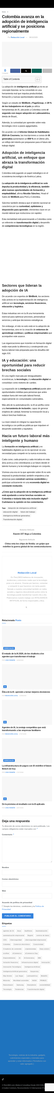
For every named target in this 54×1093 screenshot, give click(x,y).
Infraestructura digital (30, 962)
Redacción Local (17, 37)
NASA (34, 980)
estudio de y (28, 103)
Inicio (4, 12)
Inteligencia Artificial (32, 967)
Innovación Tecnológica (12, 967)
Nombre (5, 867)
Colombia (6, 944)
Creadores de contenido (12, 949)
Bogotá (30, 935)
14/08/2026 (19, 660)
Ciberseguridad (16, 940)
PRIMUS (43, 980)
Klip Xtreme (7, 976)
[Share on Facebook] (15, 71)
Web (4, 891)
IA (7, 12)
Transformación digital (12, 519)
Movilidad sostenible (21, 980)
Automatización (41, 931)
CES (5, 940)
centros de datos (42, 935)
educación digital (10, 512)
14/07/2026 (19, 807)
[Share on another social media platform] (47, 71)
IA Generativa (29, 958)
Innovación (46, 962)
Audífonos (28, 931)
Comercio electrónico (22, 944)
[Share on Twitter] (26, 71)
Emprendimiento (9, 958)
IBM (39, 958)
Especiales (9, 648)
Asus (19, 931)
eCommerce (17, 953)
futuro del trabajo (28, 512)
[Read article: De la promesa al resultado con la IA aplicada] (27, 788)
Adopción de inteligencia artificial (22, 508)
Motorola (6, 980)
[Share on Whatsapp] (37, 71)
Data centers (45, 949)
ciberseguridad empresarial (35, 940)
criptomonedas (30, 949)
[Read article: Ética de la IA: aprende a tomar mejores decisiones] (27, 676)
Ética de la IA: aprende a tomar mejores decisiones (26, 692)
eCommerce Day (31, 953)
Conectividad (38, 944)
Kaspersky (35, 971)
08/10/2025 (33, 37)
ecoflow (6, 953)
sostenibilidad (45, 985)
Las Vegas (19, 976)
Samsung (20, 985)
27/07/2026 (22, 734)
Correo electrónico (10, 879)
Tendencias (19, 989)
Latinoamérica (32, 976)
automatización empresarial (13, 935)
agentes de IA (8, 931)
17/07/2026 (19, 772)
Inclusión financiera (10, 962)
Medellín (44, 976)
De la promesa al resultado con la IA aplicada (23, 804)
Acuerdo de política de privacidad (17, 902)
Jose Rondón (10, 660)
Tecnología (7, 989)
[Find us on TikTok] (3, 1079)
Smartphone (31, 985)
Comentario (8, 834)
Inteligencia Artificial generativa (16, 516)
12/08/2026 (22, 695)
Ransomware (8, 985)
